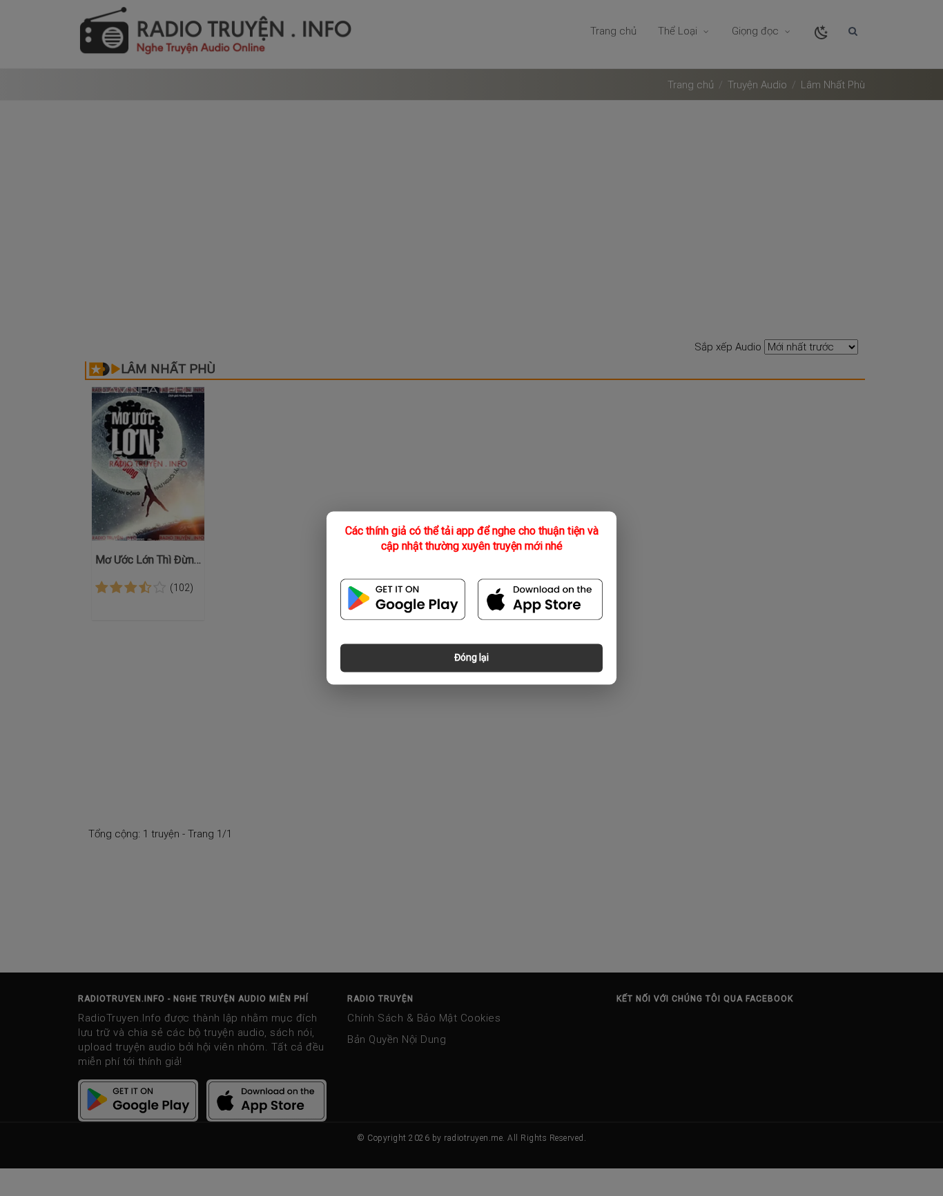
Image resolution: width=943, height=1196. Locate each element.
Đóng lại (471, 658)
